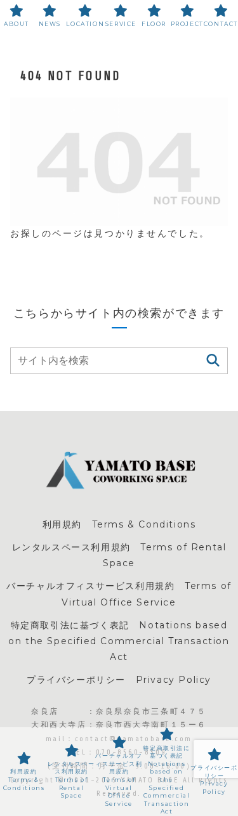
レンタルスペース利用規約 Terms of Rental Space (119, 555)
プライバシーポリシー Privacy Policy (119, 679)
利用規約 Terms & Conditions (119, 524)
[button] (213, 360)
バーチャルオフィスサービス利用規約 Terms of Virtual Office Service (119, 593)
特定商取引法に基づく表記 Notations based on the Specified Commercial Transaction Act (118, 641)
